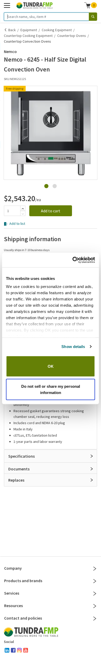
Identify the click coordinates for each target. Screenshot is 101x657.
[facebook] (13, 650)
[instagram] (19, 650)
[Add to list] (5, 185)
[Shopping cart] (87, 5)
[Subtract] (22, 214)
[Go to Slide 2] (55, 186)
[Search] (93, 16)
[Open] (91, 456)
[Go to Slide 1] (46, 186)
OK (51, 366)
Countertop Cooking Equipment (28, 35)
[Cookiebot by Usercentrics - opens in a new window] (72, 260)
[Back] (6, 30)
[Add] (22, 208)
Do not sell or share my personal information (50, 389)
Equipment (28, 30)
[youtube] (26, 650)
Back (12, 30)
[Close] (95, 569)
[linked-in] (7, 650)
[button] (50, 133)
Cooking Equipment (57, 30)
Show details (73, 346)
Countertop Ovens (71, 35)
